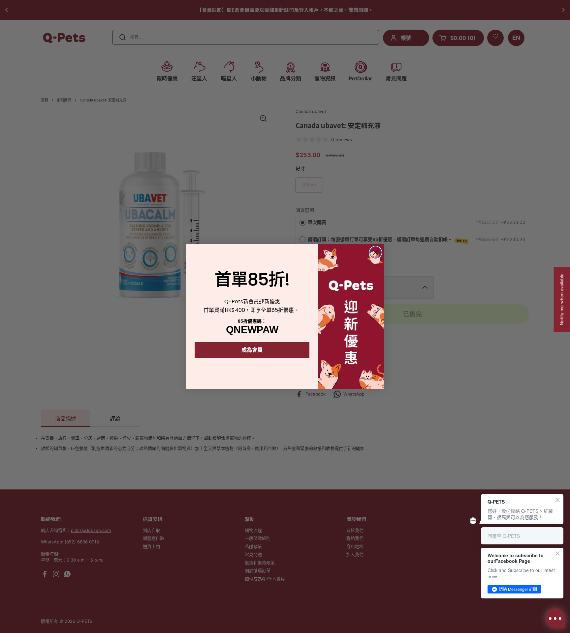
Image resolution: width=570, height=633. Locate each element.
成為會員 (252, 350)
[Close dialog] (375, 252)
